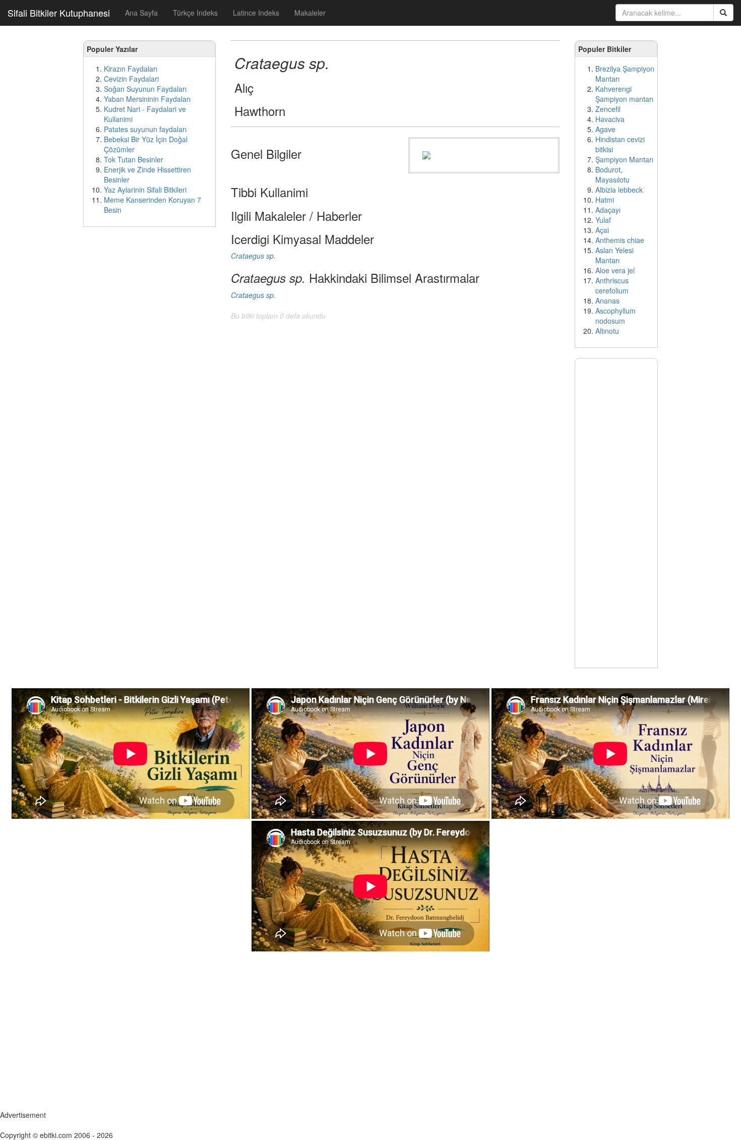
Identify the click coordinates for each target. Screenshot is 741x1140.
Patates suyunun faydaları (145, 129)
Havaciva (610, 119)
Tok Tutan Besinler (133, 159)
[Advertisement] (149, 388)
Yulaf (603, 220)
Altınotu (607, 331)
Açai (602, 230)
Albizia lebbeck (619, 190)
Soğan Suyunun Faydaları (145, 89)
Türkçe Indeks (195, 13)
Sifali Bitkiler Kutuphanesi (59, 12)
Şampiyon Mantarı (624, 159)
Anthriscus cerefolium (612, 285)
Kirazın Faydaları (130, 69)
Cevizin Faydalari (131, 79)
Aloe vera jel (615, 270)
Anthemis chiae (619, 240)
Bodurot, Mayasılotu (612, 174)
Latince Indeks (256, 13)
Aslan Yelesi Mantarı (614, 255)
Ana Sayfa (141, 13)
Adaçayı (608, 210)
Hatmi (604, 200)
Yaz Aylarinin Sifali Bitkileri (145, 190)
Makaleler (310, 13)
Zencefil (608, 109)
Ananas (607, 300)
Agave (605, 129)
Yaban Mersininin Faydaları (147, 99)
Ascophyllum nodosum (615, 316)
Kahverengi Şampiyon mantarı (624, 94)
